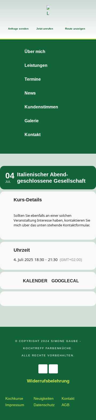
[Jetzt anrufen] (39, 23)
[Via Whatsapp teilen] (47, 298)
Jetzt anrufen (44, 28)
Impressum (14, 405)
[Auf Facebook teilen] (26, 298)
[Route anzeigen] (67, 23)
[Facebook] (42, 368)
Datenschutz (44, 405)
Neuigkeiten (44, 398)
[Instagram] (53, 368)
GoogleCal (65, 281)
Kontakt (68, 398)
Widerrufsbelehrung (48, 381)
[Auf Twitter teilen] (36, 298)
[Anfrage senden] (10, 23)
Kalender (35, 281)
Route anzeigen (75, 28)
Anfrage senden (18, 28)
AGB (65, 405)
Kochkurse (14, 398)
